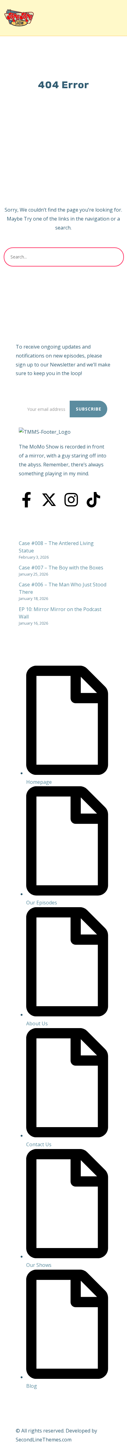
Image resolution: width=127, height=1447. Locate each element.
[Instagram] (71, 499)
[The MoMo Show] (19, 18)
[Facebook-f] (26, 499)
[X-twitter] (49, 499)
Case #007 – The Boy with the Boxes (61, 567)
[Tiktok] (93, 499)
